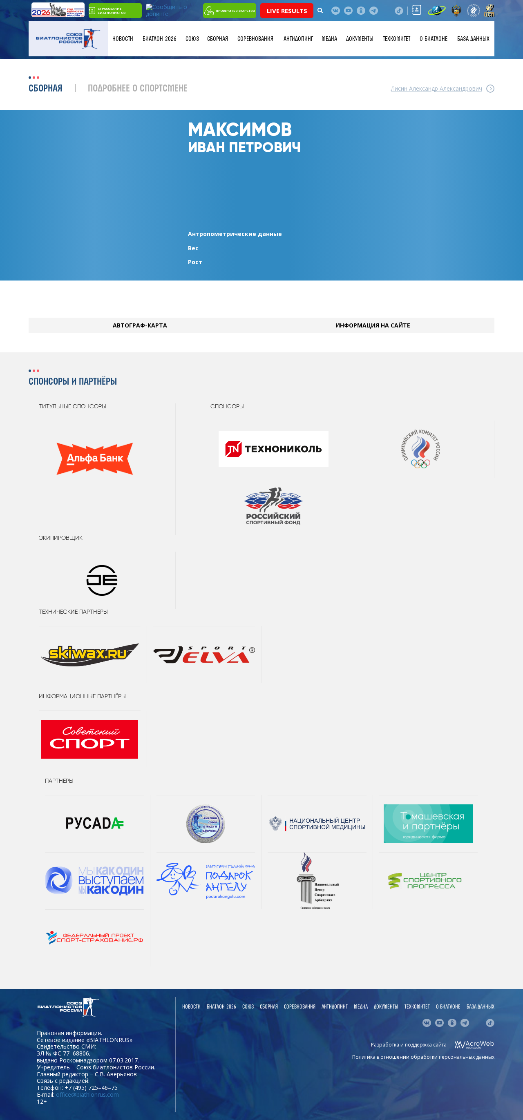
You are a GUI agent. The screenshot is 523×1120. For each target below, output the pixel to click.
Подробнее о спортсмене (138, 89)
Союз (192, 38)
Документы (359, 38)
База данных (473, 38)
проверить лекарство (235, 11)
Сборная (217, 38)
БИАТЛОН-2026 (160, 38)
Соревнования (255, 38)
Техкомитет (396, 38)
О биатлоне (433, 38)
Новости (122, 38)
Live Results (287, 11)
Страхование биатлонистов (111, 11)
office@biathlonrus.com (87, 1094)
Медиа (329, 38)
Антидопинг (298, 38)
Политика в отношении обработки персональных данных (423, 1056)
